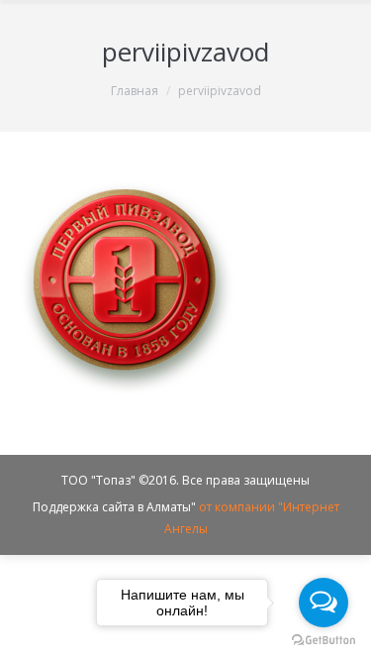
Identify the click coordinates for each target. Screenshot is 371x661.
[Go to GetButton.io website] (323, 640)
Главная (134, 90)
